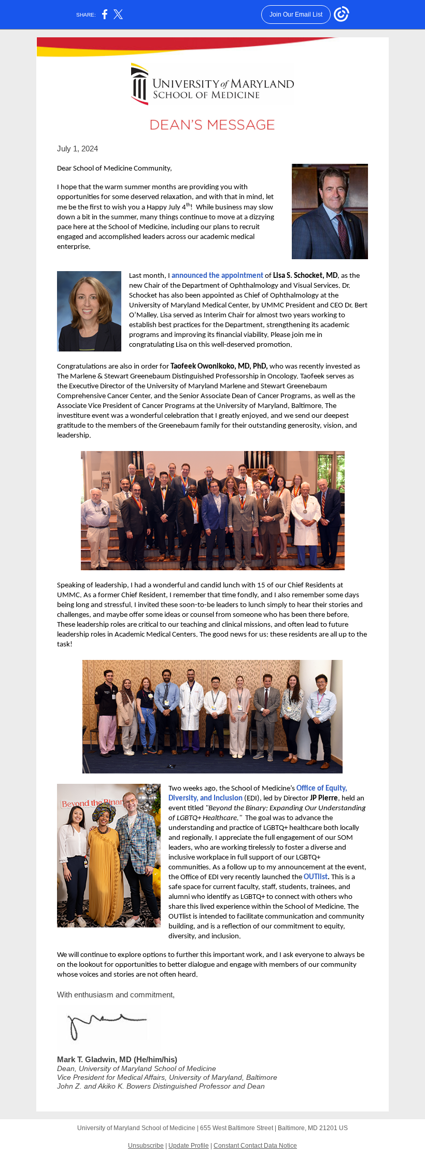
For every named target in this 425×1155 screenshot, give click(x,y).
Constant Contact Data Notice (255, 1145)
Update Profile (188, 1145)
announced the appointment (217, 276)
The (62, 377)
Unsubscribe (146, 1145)
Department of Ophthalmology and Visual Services (260, 286)
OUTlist (316, 877)
